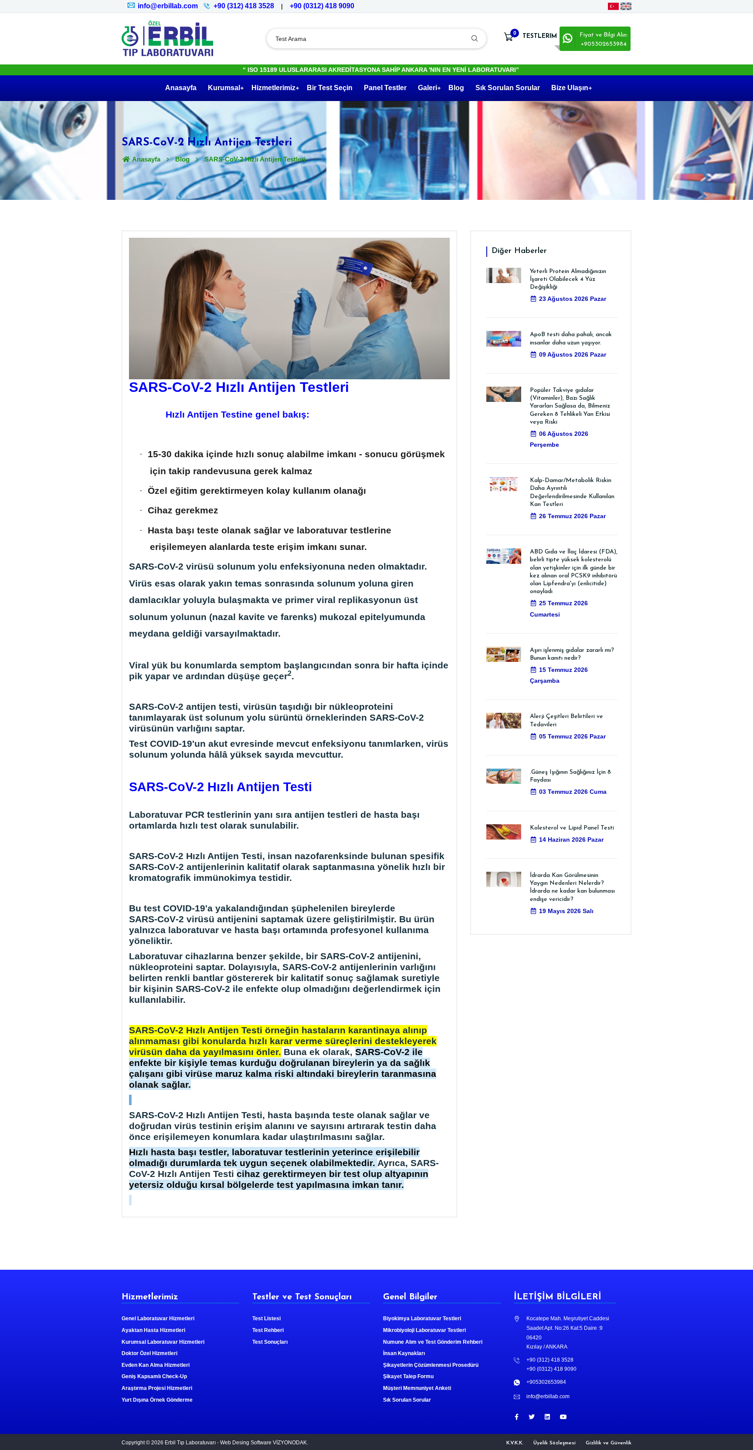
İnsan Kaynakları (404, 1353)
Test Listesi (266, 1318)
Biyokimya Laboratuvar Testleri (422, 1318)
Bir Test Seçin (330, 87)
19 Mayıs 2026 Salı (566, 910)
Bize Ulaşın (569, 87)
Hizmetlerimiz (273, 87)
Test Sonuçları (270, 1342)
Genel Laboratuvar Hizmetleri (158, 1318)
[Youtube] (563, 1416)
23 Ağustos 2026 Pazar (572, 298)
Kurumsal (224, 87)
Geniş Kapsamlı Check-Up (154, 1376)
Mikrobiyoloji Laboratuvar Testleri (424, 1330)
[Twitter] (532, 1416)
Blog (456, 87)
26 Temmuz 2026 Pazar (572, 516)
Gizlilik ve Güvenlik (608, 1443)
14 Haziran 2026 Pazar (571, 839)
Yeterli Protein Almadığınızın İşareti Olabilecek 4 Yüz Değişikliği (568, 279)
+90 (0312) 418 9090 (322, 6)
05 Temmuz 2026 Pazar (572, 736)
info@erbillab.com (168, 6)
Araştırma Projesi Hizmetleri (157, 1388)
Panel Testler (385, 87)
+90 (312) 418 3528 (244, 6)
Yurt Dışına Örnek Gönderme (157, 1400)
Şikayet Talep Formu (408, 1376)
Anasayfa (181, 87)
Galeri (427, 87)
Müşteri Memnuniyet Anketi (417, 1388)
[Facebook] (516, 1416)
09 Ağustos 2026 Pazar (572, 354)
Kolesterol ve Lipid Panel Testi (572, 828)
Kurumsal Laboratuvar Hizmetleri (163, 1342)
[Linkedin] (547, 1416)
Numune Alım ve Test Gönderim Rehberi (432, 1342)
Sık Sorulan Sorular (507, 87)
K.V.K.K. (514, 1443)
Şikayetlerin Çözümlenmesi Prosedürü (430, 1365)
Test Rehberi (268, 1330)
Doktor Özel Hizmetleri (149, 1353)
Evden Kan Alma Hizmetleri (156, 1365)
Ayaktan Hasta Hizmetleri (153, 1330)
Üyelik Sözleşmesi (554, 1443)
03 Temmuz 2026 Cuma (573, 791)
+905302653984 (546, 1382)
